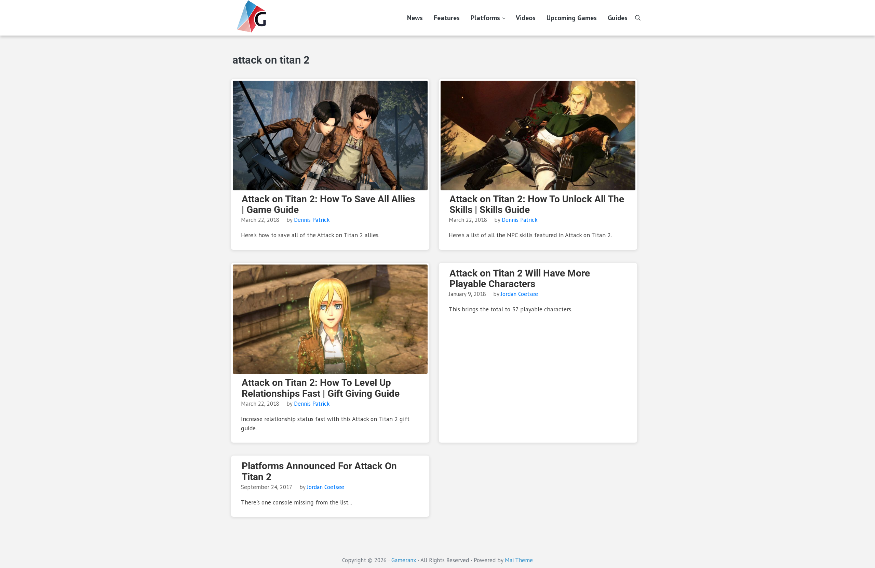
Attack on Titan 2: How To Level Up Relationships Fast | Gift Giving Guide (321, 388)
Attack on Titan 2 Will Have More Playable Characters (519, 278)
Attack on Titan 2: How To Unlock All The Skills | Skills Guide (536, 204)
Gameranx (403, 560)
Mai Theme (519, 560)
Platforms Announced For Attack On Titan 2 (319, 471)
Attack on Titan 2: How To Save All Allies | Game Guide (328, 204)
